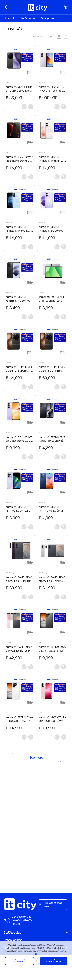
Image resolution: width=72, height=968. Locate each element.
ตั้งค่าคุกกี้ (19, 961)
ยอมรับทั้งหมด (53, 961)
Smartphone (47, 18)
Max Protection (27, 18)
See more (36, 758)
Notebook (9, 18)
